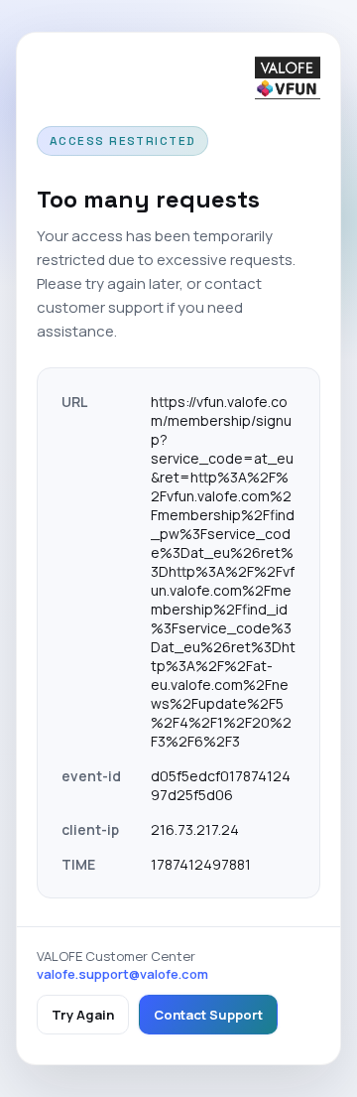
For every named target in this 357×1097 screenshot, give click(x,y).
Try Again (83, 1015)
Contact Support (208, 1015)
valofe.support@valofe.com (122, 974)
